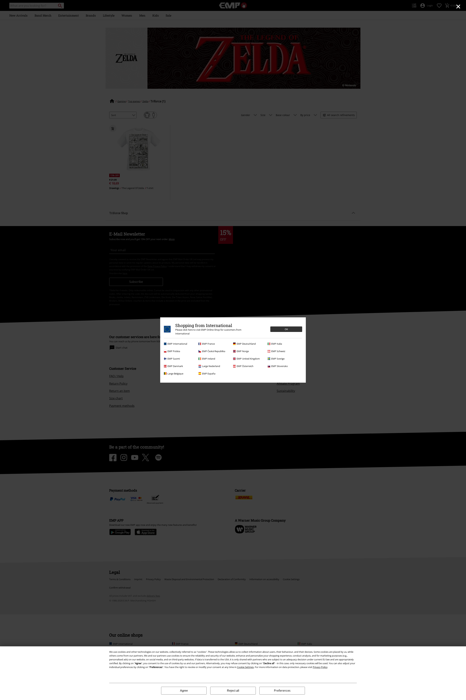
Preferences (282, 691)
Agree (184, 690)
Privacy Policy (320, 667)
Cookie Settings (245, 667)
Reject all (233, 690)
